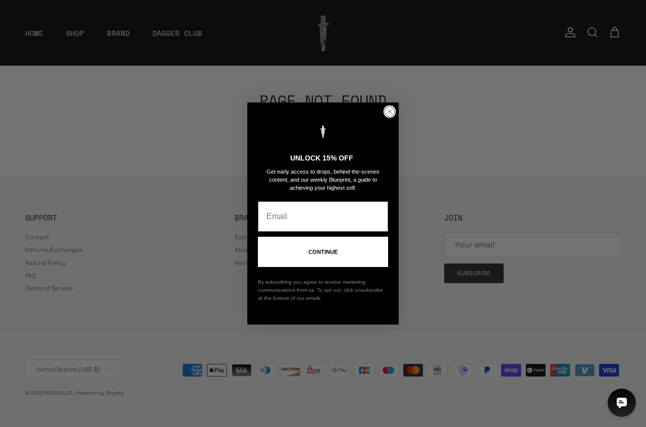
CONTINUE (323, 252)
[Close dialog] (390, 111)
